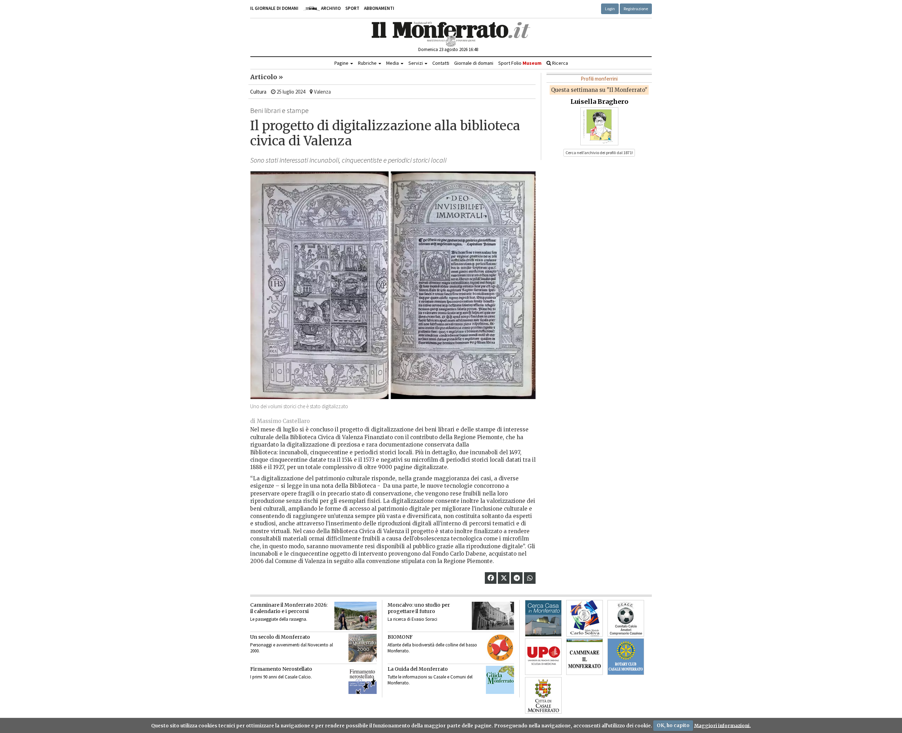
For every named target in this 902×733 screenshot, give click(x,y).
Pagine (342, 63)
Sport (352, 8)
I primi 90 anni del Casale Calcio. (281, 677)
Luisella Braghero (599, 101)
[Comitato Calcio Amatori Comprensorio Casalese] (625, 618)
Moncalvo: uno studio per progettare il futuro (419, 608)
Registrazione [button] (636, 8)
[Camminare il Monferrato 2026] (355, 616)
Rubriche (368, 63)
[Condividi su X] (504, 578)
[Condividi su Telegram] (517, 578)
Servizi (416, 63)
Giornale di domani (473, 63)
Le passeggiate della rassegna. (278, 619)
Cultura (258, 91)
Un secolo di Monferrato (280, 637)
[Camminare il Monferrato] (584, 656)
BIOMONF (400, 637)
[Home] (451, 34)
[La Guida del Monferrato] (500, 680)
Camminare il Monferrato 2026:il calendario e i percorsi (288, 608)
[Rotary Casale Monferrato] (625, 656)
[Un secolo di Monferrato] (362, 648)
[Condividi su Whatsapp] (530, 578)
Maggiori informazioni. (722, 725)
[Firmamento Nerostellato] (362, 680)
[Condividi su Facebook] (491, 578)
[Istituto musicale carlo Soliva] (584, 618)
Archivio (330, 8)
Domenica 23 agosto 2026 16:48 (448, 49)
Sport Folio (520, 63)
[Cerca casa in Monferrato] (543, 618)
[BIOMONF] (500, 648)
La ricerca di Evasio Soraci (412, 619)
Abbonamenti (379, 8)
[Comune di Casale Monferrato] (543, 695)
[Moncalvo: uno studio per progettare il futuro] (493, 616)
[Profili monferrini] (599, 125)
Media (393, 63)
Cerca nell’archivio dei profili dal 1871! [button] (599, 152)
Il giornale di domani (274, 8)
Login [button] (610, 8)
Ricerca (559, 63)
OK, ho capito (673, 725)
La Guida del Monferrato (418, 669)
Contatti (440, 63)
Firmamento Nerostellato (281, 669)
